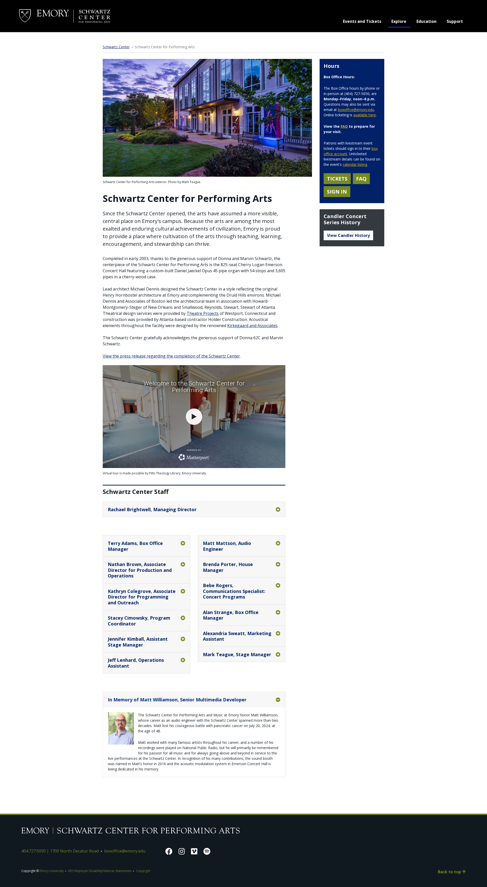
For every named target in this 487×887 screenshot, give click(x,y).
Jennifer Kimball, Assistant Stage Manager (138, 642)
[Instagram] (182, 851)
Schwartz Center (116, 46)
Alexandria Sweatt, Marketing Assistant (237, 636)
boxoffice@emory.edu (356, 109)
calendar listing (355, 164)
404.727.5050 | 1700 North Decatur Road (60, 851)
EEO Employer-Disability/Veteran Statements (99, 871)
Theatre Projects (203, 313)
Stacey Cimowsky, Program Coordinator (139, 621)
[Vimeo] (194, 851)
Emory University (52, 871)
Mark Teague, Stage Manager (237, 654)
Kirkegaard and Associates (252, 325)
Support (455, 21)
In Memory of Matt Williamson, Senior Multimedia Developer (177, 700)
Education (426, 21)
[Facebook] (169, 851)
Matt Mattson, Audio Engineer (227, 546)
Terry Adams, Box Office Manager (135, 546)
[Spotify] (206, 851)
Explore (400, 21)
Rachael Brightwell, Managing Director (152, 509)
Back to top (450, 872)
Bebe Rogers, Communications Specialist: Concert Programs (234, 591)
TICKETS (337, 178)
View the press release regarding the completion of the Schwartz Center (171, 356)
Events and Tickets (362, 21)
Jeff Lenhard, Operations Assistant (136, 663)
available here (364, 114)
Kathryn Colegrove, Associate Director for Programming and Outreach (142, 597)
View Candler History (348, 235)
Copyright (143, 871)
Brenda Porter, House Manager (228, 567)
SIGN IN (337, 191)
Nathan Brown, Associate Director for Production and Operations (140, 570)
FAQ (344, 126)
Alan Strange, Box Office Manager (230, 615)
